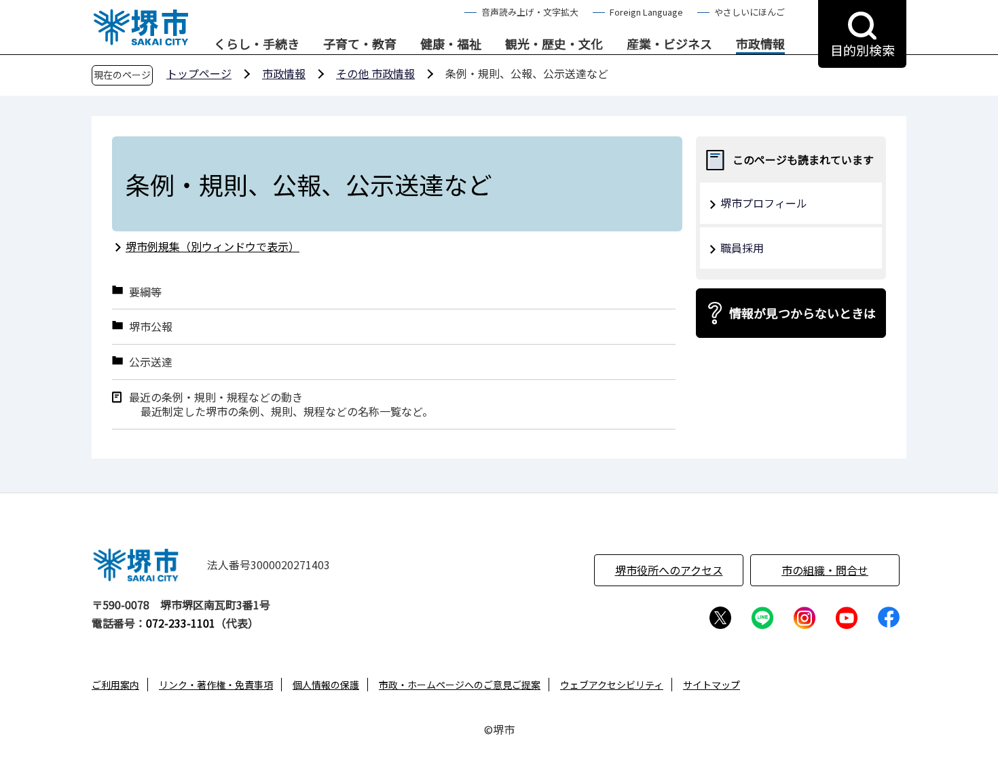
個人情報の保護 (326, 684)
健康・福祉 (450, 44)
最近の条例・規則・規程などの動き (216, 397)
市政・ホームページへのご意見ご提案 (459, 684)
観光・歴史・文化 (554, 44)
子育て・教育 (359, 44)
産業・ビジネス (669, 44)
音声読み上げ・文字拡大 (529, 11)
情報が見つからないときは (802, 313)
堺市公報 (150, 327)
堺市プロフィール (763, 203)
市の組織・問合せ (824, 570)
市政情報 (760, 44)
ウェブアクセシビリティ (611, 684)
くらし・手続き (256, 44)
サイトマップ (711, 684)
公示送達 (150, 362)
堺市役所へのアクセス (669, 570)
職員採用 (742, 248)
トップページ (199, 73)
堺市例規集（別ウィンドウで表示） (212, 246)
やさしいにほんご (749, 11)
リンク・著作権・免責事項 (216, 684)
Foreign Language (646, 11)
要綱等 (145, 292)
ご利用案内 (115, 684)
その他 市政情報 (375, 73)
